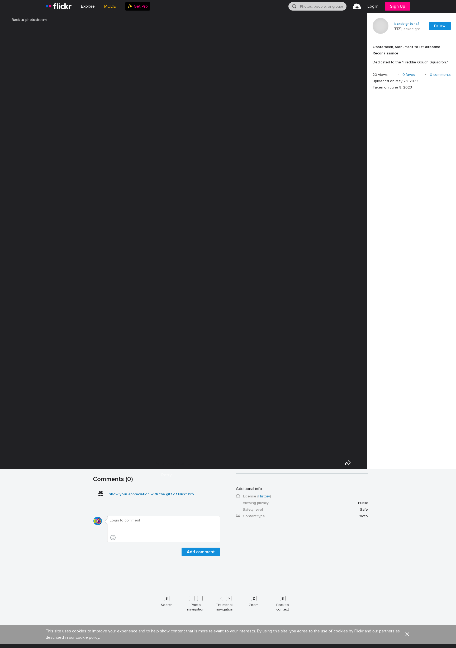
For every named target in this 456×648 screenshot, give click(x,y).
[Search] (293, 6)
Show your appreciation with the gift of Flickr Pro (151, 494)
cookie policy (87, 637)
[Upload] (357, 6)
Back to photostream (29, 19)
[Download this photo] (360, 463)
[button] (407, 634)
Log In (373, 6)
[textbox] (322, 6)
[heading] (59, 6)
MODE (110, 6)
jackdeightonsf (406, 24)
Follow (439, 26)
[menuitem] (137, 6)
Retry (166, 475)
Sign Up (397, 6)
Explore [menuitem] (88, 6)
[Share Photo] (348, 463)
